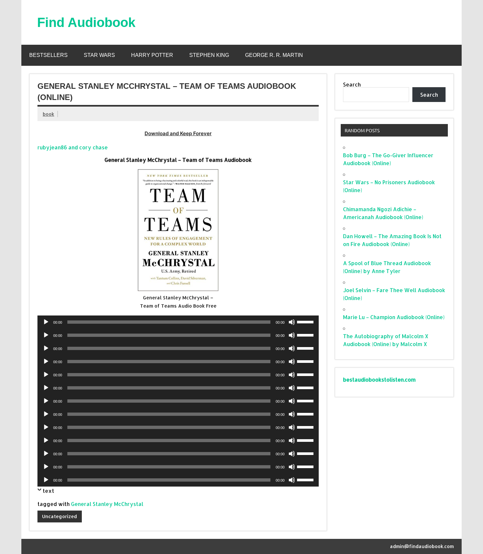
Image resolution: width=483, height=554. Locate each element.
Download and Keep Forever (178, 133)
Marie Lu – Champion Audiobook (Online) (394, 317)
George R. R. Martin (274, 55)
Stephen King (209, 55)
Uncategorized (59, 516)
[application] (178, 322)
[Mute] (291, 322)
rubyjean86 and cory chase (72, 147)
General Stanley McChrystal (107, 503)
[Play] (46, 322)
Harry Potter (152, 55)
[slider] (306, 321)
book (48, 114)
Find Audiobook (86, 22)
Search (352, 84)
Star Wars (99, 55)
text (48, 490)
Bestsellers (48, 55)
